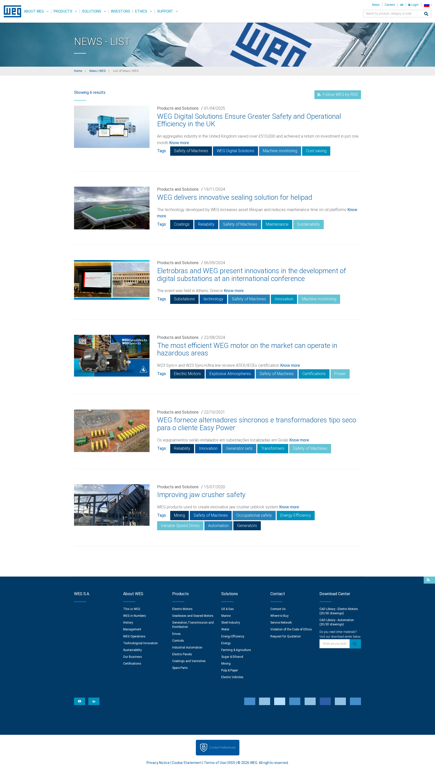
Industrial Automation (187, 647)
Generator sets (239, 448)
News (376, 5)
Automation (218, 525)
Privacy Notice (158, 763)
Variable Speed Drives (180, 525)
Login (414, 5)
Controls (178, 640)
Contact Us (278, 609)
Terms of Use (215, 763)
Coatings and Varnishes (189, 661)
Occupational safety (254, 515)
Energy (226, 643)
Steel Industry (230, 622)
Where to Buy (279, 616)
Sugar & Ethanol (232, 657)
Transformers (272, 448)
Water (225, 629)
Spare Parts (180, 668)
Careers (390, 5)
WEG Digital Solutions (235, 150)
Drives (176, 634)
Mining (179, 515)
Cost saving (316, 150)
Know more (179, 142)
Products (63, 11)
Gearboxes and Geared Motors (192, 616)
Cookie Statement (187, 763)
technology (213, 299)
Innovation (284, 299)
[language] (428, 5)
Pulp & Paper (229, 670)
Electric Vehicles (232, 677)
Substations (184, 299)
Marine (226, 616)
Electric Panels (182, 654)
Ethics (141, 11)
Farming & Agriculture (236, 650)
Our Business (132, 657)
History (128, 622)
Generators (247, 525)
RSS (231, 763)
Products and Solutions (178, 108)
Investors (120, 11)
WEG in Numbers (134, 616)
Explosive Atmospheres (230, 373)
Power (340, 373)
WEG (10, 11)
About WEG (34, 11)
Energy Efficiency (295, 515)
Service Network (281, 622)
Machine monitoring (280, 150)
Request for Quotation (285, 636)
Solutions (91, 11)
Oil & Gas (227, 609)
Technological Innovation (140, 643)
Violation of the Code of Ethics (291, 629)
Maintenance (277, 224)
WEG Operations (134, 636)
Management (132, 629)
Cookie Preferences (222, 747)
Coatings (182, 224)
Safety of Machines (191, 150)
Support (165, 11)
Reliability (206, 224)
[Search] (426, 14)
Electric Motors (187, 373)
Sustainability (308, 224)
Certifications (314, 373)
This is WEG (131, 609)
